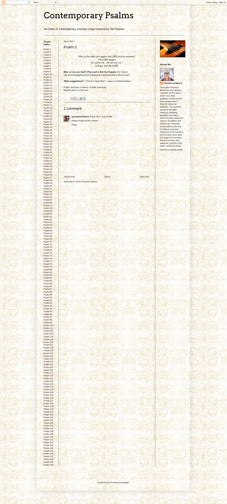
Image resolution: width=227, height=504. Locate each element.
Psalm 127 (48, 401)
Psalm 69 (48, 239)
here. (86, 90)
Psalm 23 (48, 110)
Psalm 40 (48, 158)
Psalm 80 (48, 270)
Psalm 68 (48, 236)
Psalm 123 (48, 389)
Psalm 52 (48, 191)
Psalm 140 (48, 437)
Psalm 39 (48, 155)
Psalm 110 (48, 353)
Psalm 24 (48, 113)
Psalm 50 (48, 186)
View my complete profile (171, 150)
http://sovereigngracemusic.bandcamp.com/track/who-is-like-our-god (96, 75)
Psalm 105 (48, 339)
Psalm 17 (48, 94)
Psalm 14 (48, 85)
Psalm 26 (48, 119)
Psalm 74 (48, 253)
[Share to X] (78, 98)
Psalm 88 (48, 292)
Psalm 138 (48, 431)
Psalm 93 (48, 306)
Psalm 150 (48, 465)
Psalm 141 (48, 440)
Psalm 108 (48, 348)
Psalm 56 (48, 203)
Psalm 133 (48, 417)
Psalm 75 (48, 256)
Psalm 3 (47, 55)
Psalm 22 (48, 108)
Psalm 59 (48, 211)
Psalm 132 (48, 414)
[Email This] (71, 98)
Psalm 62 (48, 219)
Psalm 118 (48, 375)
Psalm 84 (48, 281)
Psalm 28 (48, 124)
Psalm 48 (48, 180)
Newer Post (69, 177)
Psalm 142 (48, 442)
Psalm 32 (48, 136)
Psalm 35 (48, 144)
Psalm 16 (48, 91)
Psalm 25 (48, 116)
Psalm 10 (48, 74)
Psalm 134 (48, 420)
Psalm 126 (48, 398)
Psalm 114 (48, 364)
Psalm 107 (48, 345)
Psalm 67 (48, 233)
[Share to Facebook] (81, 98)
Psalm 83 (48, 278)
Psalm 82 (48, 275)
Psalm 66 (48, 230)
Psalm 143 (48, 445)
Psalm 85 (48, 283)
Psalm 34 (48, 141)
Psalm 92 (48, 303)
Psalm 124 (48, 392)
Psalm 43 (48, 166)
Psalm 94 (48, 309)
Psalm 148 (48, 459)
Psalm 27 (48, 122)
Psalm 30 (48, 130)
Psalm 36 (48, 147)
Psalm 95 (48, 311)
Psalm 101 (48, 328)
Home (107, 177)
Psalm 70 (48, 242)
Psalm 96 (48, 314)
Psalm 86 (48, 286)
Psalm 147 (48, 456)
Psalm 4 (47, 57)
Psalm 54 (48, 197)
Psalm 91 (48, 300)
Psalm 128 (48, 403)
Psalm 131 (48, 412)
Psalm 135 (48, 423)
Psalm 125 (48, 395)
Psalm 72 (48, 247)
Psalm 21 (48, 105)
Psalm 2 (47, 52)
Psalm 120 (48, 381)
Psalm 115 (48, 367)
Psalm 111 (48, 356)
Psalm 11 (48, 77)
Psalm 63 (48, 222)
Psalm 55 (48, 200)
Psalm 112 (48, 359)
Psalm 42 (48, 164)
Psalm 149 (48, 462)
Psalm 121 (48, 384)
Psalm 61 (48, 217)
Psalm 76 (48, 258)
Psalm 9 (47, 71)
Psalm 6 (47, 63)
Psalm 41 (48, 161)
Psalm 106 (48, 342)
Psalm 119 (48, 378)
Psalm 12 (48, 80)
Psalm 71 (48, 244)
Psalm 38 (48, 152)
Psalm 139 (48, 434)
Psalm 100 (48, 325)
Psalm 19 (48, 99)
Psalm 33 (48, 138)
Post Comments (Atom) (86, 182)
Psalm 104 (48, 336)
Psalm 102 (48, 331)
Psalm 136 (48, 426)
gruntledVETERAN (80, 117)
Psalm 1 (47, 49)
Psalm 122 (48, 387)
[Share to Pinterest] (84, 98)
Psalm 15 (48, 88)
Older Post (144, 177)
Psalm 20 (48, 102)
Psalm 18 (48, 96)
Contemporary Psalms (89, 15)
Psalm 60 (48, 214)
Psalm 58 (48, 208)
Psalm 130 (48, 409)
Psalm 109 (48, 350)
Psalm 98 (48, 320)
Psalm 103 (48, 334)
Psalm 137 (48, 428)
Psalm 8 (47, 69)
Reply (74, 125)
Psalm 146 (48, 454)
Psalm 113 (48, 362)
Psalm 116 (48, 370)
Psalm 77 (48, 261)
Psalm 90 (48, 297)
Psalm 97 (48, 317)
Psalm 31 (48, 133)
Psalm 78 (48, 264)
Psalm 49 (48, 183)
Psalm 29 (48, 127)
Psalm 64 (48, 225)
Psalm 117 (48, 373)
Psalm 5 (47, 60)
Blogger (125, 482)
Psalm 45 (48, 172)
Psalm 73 (48, 250)
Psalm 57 (48, 205)
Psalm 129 (48, 406)
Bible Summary (99, 87)
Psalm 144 (48, 448)
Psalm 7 (47, 66)
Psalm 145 (48, 451)
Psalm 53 (48, 194)
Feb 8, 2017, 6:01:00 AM (101, 117)
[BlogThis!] (75, 98)
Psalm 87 (48, 289)
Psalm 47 (48, 178)
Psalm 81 (48, 272)
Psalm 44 (48, 169)
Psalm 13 (48, 83)
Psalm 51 (48, 189)
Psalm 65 (48, 228)
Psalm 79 (48, 267)
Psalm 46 (48, 175)
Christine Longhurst (172, 83)
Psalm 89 (48, 295)
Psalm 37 (48, 150)
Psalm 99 (48, 322)
